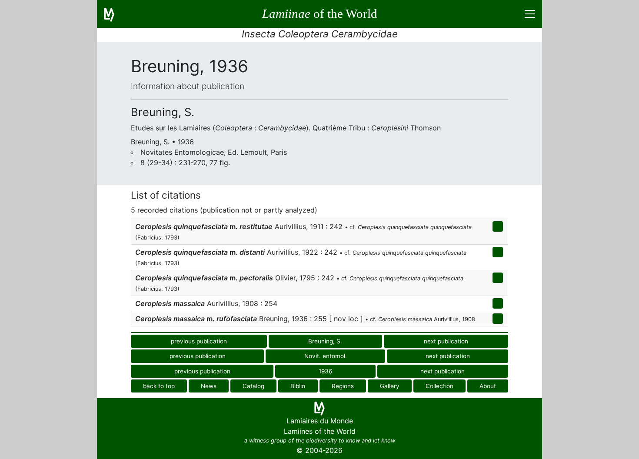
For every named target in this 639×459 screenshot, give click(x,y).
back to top (159, 385)
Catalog (253, 385)
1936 (325, 371)
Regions (343, 385)
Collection (439, 385)
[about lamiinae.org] (114, 14)
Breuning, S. (325, 341)
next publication (446, 341)
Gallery (389, 385)
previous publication (199, 341)
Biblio (297, 385)
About (487, 385)
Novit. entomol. (325, 356)
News (208, 385)
